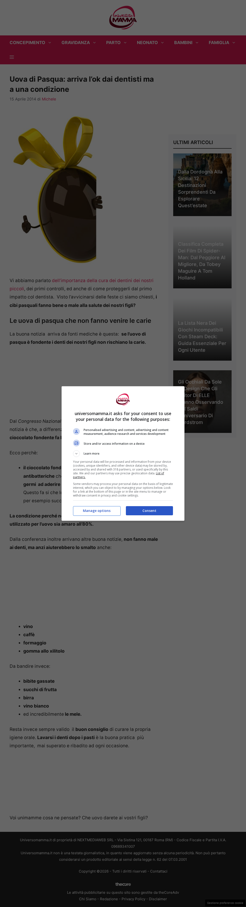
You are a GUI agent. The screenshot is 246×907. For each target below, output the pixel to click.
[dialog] (123, 453)
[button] (123, 453)
